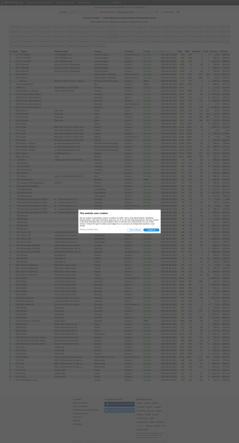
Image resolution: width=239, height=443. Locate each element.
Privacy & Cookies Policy (89, 229)
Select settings (135, 230)
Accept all (151, 230)
